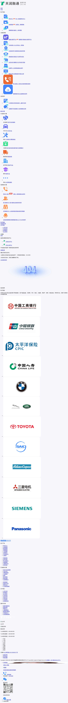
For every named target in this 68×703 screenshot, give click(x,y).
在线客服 (11, 24)
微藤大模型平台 (12, 39)
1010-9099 (10, 676)
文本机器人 (11, 45)
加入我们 (5, 231)
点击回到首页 (4, 260)
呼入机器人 (15, 83)
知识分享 (5, 596)
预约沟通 (9, 699)
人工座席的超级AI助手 (17, 68)
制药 (17, 148)
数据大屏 (11, 73)
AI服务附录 (6, 610)
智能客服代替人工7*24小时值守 (18, 219)
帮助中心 (5, 608)
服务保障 (5, 607)
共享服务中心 (6, 211)
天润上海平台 (9, 245)
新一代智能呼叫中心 (20, 18)
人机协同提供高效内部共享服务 (17, 211)
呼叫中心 (11, 18)
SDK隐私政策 (6, 614)
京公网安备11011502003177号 (11, 652)
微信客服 (5, 548)
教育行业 (8, 173)
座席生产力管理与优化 (18, 56)
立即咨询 (3, 540)
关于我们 (3, 225)
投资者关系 (3, 223)
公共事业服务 (9, 182)
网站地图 (5, 657)
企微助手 (11, 108)
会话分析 (11, 62)
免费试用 (8, 540)
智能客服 (15, 93)
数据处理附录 (6, 611)
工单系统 (11, 103)
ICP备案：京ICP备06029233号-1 (53, 660)
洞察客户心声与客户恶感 (19, 62)
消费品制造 (12, 139)
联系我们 (5, 230)
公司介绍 (5, 227)
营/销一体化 (6, 194)
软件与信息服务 (11, 122)
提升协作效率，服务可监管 (19, 103)
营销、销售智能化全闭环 (19, 194)
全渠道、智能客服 (20, 24)
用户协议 (5, 656)
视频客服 (11, 30)
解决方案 (3, 111)
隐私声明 (5, 654)
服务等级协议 (6, 606)
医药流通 (13, 148)
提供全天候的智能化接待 (24, 83)
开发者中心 (5, 612)
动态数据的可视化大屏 (18, 73)
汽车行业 (10, 130)
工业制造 (8, 139)
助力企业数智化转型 (22, 93)
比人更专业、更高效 (19, 45)
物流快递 (10, 156)
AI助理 (10, 68)
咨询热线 (9, 674)
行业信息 (5, 229)
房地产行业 (10, 165)
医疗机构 (9, 148)
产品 (2, 9)
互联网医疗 (20, 148)
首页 (2, 8)
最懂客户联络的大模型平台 (25, 39)
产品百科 (5, 599)
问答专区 (5, 598)
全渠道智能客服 (7, 219)
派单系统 (5, 565)
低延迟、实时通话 (17, 30)
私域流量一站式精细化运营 (19, 108)
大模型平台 (5, 563)
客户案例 (3, 222)
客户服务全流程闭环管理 (16, 202)
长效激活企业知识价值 (19, 51)
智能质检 (11, 56)
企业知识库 (11, 51)
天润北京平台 (9, 241)
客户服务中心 (6, 202)
